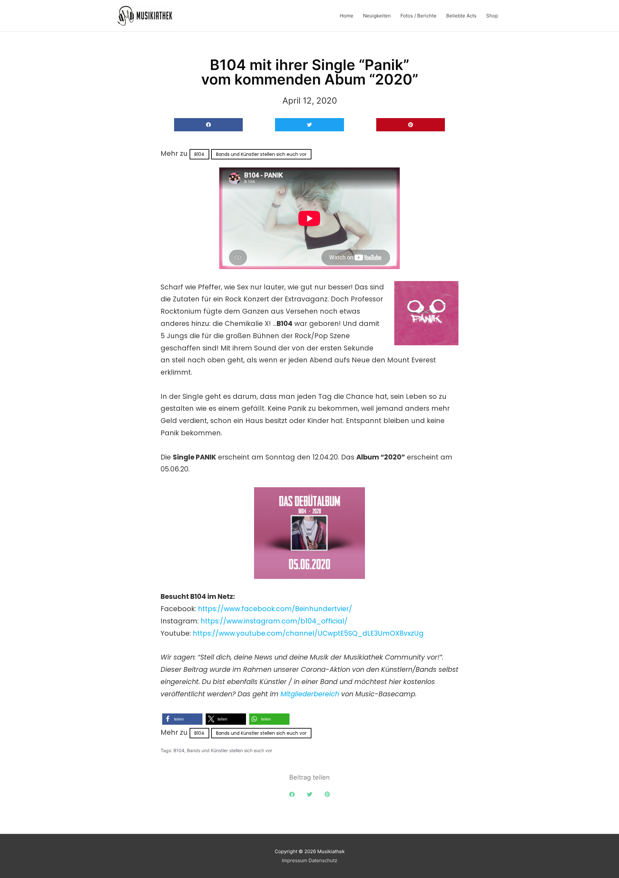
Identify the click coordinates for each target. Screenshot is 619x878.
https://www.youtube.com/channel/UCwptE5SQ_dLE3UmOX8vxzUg (308, 633)
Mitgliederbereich (310, 694)
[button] (208, 124)
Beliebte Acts (461, 16)
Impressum (294, 860)
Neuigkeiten (377, 16)
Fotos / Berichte (418, 16)
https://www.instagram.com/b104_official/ (274, 621)
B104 (199, 154)
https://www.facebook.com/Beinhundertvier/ (275, 608)
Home (346, 16)
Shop (492, 16)
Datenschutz (323, 860)
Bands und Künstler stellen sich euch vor (261, 154)
